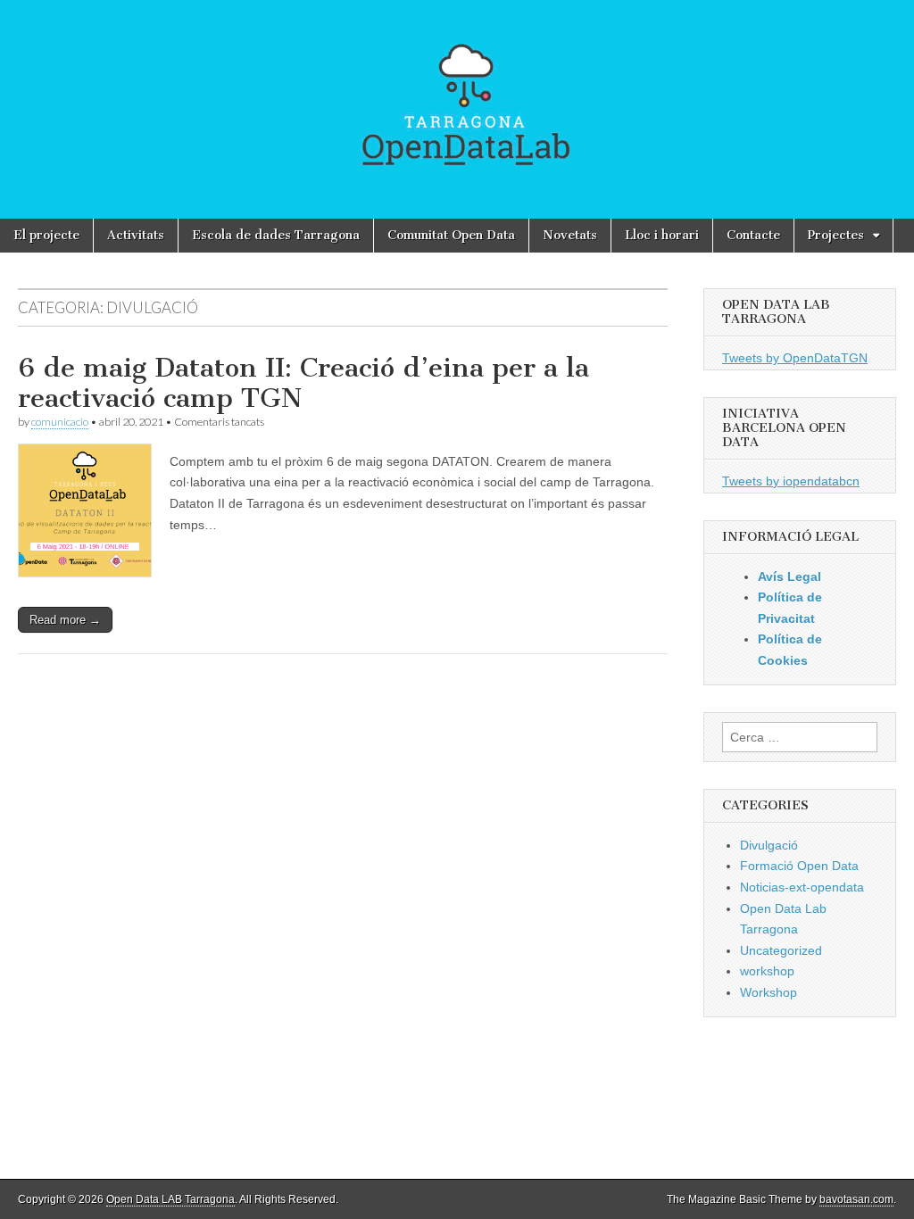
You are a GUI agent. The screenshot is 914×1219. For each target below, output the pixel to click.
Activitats (135, 235)
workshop (767, 971)
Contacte (753, 235)
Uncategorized (781, 950)
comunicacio (59, 421)
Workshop (768, 992)
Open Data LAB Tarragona (170, 1199)
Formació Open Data (799, 865)
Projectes (836, 235)
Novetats (570, 235)
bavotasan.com (856, 1199)
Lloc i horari (662, 235)
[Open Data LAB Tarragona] (457, 109)
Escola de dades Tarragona (276, 235)
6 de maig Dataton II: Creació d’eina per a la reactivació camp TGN (303, 383)
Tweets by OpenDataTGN (795, 358)
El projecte (46, 235)
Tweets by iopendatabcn (791, 481)
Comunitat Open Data (451, 235)
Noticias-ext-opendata (802, 887)
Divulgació (769, 845)
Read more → (65, 619)
